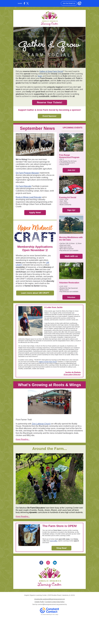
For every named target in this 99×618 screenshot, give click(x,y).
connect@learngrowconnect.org (48, 604)
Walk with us (71, 256)
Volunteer (71, 297)
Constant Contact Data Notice (54, 602)
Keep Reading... (23, 439)
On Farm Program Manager (27, 173)
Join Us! (71, 170)
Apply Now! (35, 212)
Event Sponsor (49, 116)
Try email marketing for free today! (49, 614)
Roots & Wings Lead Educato (28, 197)
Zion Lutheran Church (41, 424)
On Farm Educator (23, 186)
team (40, 76)
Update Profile (39, 602)
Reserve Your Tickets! (49, 102)
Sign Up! (71, 210)
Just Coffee (53, 541)
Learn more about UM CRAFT (35, 293)
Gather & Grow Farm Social (51, 71)
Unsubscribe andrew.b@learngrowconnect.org (49, 599)
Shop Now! (61, 548)
